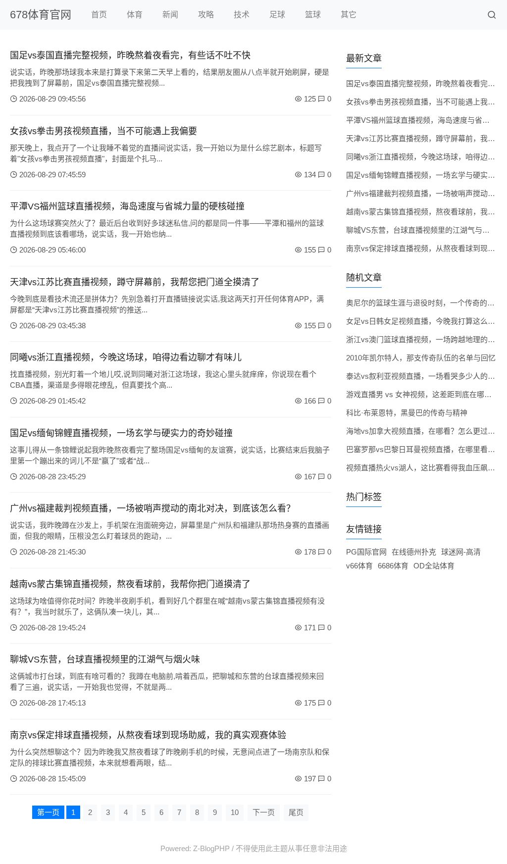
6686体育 (393, 565)
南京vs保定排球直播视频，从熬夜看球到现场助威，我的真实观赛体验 (148, 735)
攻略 (206, 14)
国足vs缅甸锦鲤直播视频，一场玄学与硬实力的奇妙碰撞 (121, 433)
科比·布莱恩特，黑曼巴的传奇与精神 (406, 412)
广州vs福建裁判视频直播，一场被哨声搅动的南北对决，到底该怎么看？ (152, 508)
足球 (277, 14)
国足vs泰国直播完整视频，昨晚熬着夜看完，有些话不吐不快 (130, 55)
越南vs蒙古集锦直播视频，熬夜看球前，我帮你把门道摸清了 (130, 584)
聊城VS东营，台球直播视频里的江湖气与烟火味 (105, 659)
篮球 (313, 14)
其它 (348, 14)
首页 (99, 14)
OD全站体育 (434, 565)
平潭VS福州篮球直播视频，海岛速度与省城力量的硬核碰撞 (127, 206)
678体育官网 (40, 14)
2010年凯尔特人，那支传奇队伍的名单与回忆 (421, 358)
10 (235, 812)
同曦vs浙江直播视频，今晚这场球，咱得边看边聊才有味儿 (126, 357)
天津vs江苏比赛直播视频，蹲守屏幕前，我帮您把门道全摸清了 (134, 282)
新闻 (170, 14)
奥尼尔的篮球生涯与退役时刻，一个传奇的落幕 (424, 303)
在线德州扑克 (414, 552)
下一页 (264, 812)
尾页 (296, 812)
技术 (242, 14)
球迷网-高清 (461, 552)
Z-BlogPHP (211, 848)
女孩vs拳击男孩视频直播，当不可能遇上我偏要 (103, 131)
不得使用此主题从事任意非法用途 (291, 848)
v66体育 (359, 565)
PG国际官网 (366, 552)
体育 (135, 14)
